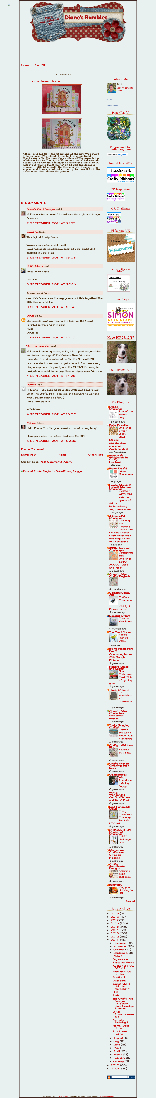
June (117, 1044)
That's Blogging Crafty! (119, 726)
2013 (115, 933)
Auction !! (119, 977)
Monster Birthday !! (120, 1021)
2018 (115, 916)
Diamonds (119, 980)
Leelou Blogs (63, 1096)
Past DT (40, 65)
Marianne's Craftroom (116, 851)
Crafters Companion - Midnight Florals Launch (120, 603)
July (116, 1041)
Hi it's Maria (35, 266)
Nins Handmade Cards (119, 807)
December (120, 942)
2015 (115, 926)
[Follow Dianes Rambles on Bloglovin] (117, 155)
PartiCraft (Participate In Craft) (118, 457)
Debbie (31, 384)
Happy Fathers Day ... (123, 637)
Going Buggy (118, 774)
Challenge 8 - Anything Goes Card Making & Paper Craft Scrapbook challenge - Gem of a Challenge (121, 531)
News (112, 768)
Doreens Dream (119, 615)
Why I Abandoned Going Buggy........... (125, 782)
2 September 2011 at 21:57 (51, 223)
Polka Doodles (119, 425)
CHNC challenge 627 (125, 839)
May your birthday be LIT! (126, 890)
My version (120, 959)
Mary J (31, 422)
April (117, 1051)
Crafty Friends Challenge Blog (119, 764)
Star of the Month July (126, 414)
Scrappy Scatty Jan (119, 593)
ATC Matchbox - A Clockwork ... (120, 698)
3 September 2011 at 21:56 (51, 306)
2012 (115, 936)
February (119, 1057)
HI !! (115, 992)
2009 (116, 1068)
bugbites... (115, 884)
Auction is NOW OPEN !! (123, 967)
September (121, 952)
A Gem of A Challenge (117, 516)
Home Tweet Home (45, 81)
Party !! (117, 955)
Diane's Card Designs (41, 209)
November (120, 946)
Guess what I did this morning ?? (121, 986)
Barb (116, 995)
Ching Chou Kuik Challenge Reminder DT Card (120, 817)
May (116, 1047)
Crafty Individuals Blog (121, 746)
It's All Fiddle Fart (121, 648)
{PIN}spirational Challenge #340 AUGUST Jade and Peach (121, 560)
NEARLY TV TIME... (125, 751)
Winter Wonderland (117, 793)
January (119, 1061)
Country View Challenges (118, 712)
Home (25, 65)
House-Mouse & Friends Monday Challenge (120, 486)
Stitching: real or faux (122, 972)
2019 (115, 913)
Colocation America (106, 1096)
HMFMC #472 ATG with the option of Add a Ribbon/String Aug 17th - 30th (120, 500)
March (118, 1054)
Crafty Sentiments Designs (117, 866)
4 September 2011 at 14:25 (51, 375)
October (119, 949)
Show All (130, 901)
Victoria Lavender (38, 346)
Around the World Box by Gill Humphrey (126, 734)
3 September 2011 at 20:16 (51, 284)
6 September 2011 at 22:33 (51, 440)
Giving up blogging (115, 856)
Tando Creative (119, 689)
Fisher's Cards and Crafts (119, 667)
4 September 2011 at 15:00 (52, 414)
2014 (115, 929)
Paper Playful (118, 468)
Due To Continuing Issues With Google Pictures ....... (120, 656)
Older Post (95, 454)
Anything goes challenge (125, 873)
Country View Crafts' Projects (120, 575)
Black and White (123, 962)
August (118, 1037)
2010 (115, 1065)
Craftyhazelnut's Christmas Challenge (120, 831)
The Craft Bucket (120, 632)
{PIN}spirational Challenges (119, 549)
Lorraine (32, 231)
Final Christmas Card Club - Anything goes (120, 677)
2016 (115, 923)
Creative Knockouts (125, 620)
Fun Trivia (115, 461)
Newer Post (28, 454)
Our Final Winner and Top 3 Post (119, 799)
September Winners (116, 717)
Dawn (30, 315)
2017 (115, 920)
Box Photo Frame (120, 1032)
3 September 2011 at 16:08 (51, 257)
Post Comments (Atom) (56, 461)
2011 (115, 939)
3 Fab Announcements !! (123, 1014)
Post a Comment (32, 449)
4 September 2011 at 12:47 (51, 337)
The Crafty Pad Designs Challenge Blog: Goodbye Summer (123, 1003)
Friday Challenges (126, 472)
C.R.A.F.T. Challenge (115, 407)
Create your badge (112, 105)
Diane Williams (111, 100)
